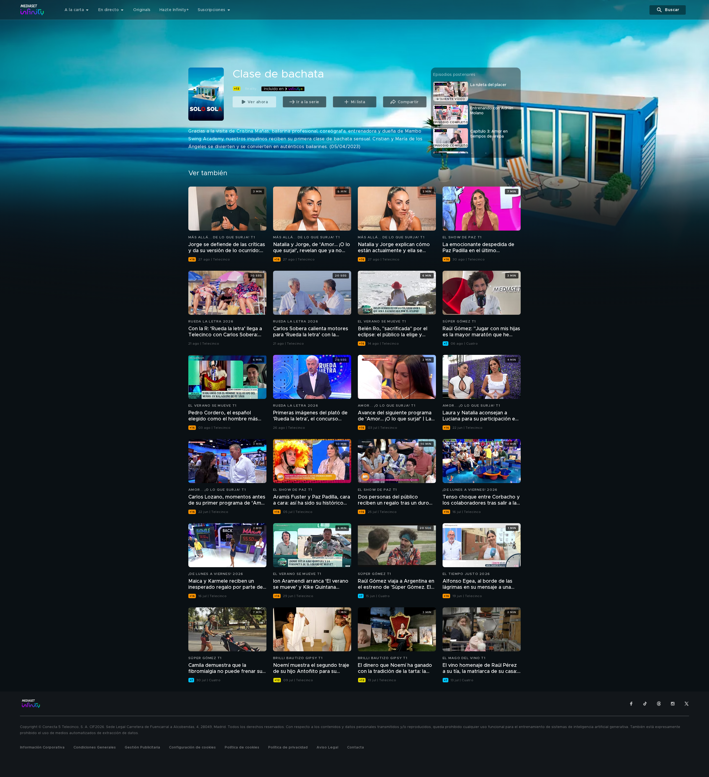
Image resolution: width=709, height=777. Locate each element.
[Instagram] (672, 703)
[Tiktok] (645, 703)
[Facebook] (631, 703)
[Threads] (658, 703)
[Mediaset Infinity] (32, 10)
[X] (686, 703)
